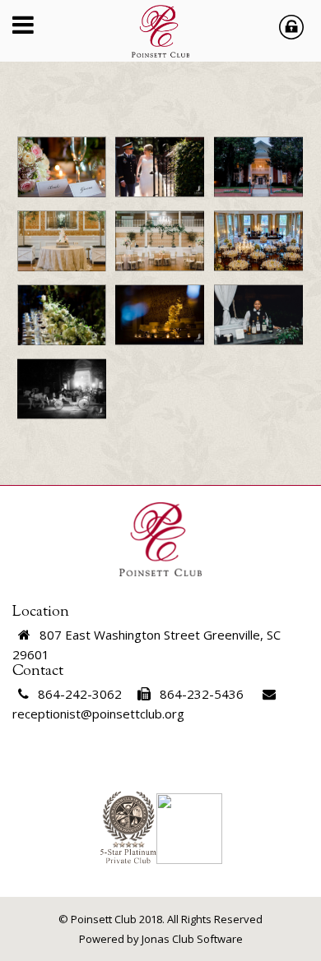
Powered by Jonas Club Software (161, 938)
